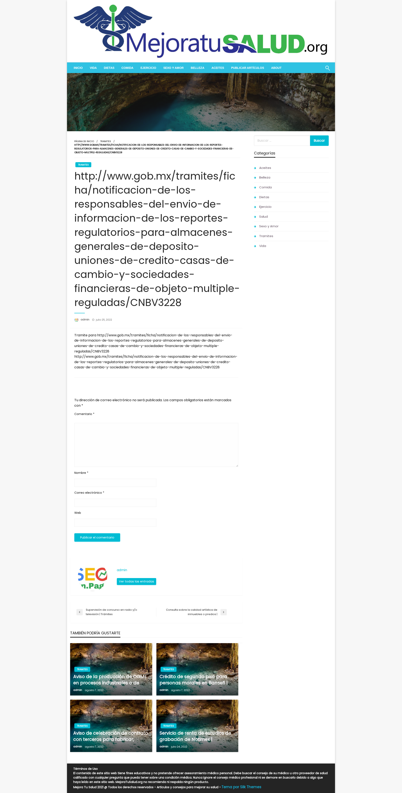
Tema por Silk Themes (241, 786)
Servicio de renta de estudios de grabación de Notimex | (195, 736)
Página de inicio (84, 141)
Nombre (81, 473)
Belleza (197, 67)
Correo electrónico (89, 493)
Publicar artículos (247, 67)
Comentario (84, 414)
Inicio (78, 67)
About (276, 67)
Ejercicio (148, 67)
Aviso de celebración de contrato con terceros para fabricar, (110, 736)
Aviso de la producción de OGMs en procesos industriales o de (110, 679)
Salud (263, 216)
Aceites (217, 67)
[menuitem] (78, 68)
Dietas (109, 67)
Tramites (105, 141)
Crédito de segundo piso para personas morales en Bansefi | (194, 679)
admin (85, 319)
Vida (93, 67)
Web (77, 513)
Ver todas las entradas (136, 581)
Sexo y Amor (173, 67)
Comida (127, 67)
